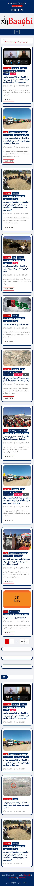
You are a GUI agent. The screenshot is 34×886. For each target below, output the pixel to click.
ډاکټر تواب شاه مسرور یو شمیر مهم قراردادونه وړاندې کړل (16, 437)
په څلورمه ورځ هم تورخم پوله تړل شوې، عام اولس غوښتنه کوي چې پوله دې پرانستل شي (16, 500)
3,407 (22, 641)
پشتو (19, 883)
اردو (8, 883)
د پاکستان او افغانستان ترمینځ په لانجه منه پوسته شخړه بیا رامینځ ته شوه (16, 805)
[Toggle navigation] (17, 32)
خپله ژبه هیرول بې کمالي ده (14, 617)
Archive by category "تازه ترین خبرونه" (16, 42)
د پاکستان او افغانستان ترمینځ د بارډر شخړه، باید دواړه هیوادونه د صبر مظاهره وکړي (16, 141)
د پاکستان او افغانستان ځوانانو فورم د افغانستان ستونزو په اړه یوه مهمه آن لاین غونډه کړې (16, 79)
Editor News (12, 878)
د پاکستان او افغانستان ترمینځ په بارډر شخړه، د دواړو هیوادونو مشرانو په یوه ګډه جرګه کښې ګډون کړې (16, 206)
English (13, 883)
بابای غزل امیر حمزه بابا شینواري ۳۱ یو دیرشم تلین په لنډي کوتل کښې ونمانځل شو (16, 562)
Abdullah (9, 86)
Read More (9, 100)
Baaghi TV (27, 875)
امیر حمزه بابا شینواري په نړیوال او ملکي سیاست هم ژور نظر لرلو (16, 379)
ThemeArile (22, 878)
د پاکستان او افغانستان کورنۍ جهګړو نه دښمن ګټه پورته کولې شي (15, 269)
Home (5, 40)
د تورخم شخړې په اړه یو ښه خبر (16, 324)
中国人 (25, 883)
